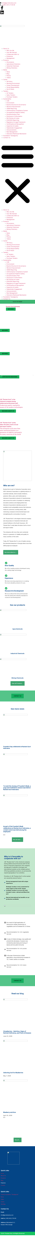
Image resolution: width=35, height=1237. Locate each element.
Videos (9, 77)
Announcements (11, 130)
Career (5, 79)
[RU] (4, 22)
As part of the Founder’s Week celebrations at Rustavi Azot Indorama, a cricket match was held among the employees (17, 828)
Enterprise (10, 56)
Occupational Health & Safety (16, 112)
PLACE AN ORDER (17, 301)
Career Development (13, 85)
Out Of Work (10, 89)
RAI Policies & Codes (13, 118)
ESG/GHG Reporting (13, 120)
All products (10, 62)
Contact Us (6, 137)
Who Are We (10, 50)
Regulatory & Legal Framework (16, 122)
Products (6, 60)
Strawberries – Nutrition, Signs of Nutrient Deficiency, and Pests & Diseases (17, 1032)
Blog (8, 74)
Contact (3, 1185)
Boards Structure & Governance (16, 104)
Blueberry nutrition (9, 1112)
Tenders (5, 91)
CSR (8, 101)
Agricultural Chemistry (13, 64)
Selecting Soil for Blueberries (13, 1072)
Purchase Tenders (12, 97)
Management (10, 58)
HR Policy (9, 81)
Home (2, 1173)
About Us (6, 48)
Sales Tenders (11, 95)
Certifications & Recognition (15, 124)
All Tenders (10, 93)
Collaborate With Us (13, 54)
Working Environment (13, 83)
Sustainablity (7, 99)
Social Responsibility (13, 87)
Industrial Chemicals (13, 66)
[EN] (8, 22)
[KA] (1, 22)
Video (2, 1199)
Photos (9, 75)
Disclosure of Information (14, 116)
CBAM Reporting (12, 108)
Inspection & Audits (12, 126)
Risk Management (12, 132)
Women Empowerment (13, 106)
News (8, 72)
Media (5, 70)
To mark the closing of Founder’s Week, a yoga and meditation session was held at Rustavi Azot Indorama (17, 787)
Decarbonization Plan (13, 114)
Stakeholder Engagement (14, 128)
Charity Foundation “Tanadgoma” (9, 1194)
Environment (10, 103)
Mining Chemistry (12, 68)
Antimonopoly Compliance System (17, 110)
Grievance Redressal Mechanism (16, 134)
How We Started (12, 52)
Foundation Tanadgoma (10, 135)
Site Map (3, 1204)
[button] (17, 174)
